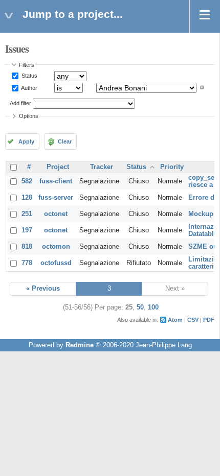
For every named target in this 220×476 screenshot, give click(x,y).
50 (140, 307)
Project (58, 167)
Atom (175, 320)
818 (26, 246)
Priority (172, 167)
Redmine (79, 345)
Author (28, 87)
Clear (65, 141)
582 (26, 181)
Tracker (101, 167)
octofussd (56, 263)
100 (153, 307)
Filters (26, 65)
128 (26, 197)
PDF (208, 320)
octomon (56, 246)
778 (26, 263)
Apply (26, 141)
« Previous (43, 288)
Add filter (20, 103)
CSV (193, 320)
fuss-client (55, 181)
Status (28, 76)
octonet (56, 214)
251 (26, 214)
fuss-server (55, 197)
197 (26, 230)
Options (28, 116)
